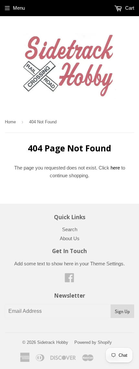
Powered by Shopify (93, 342)
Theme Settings (106, 263)
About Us (70, 238)
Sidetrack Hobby (52, 342)
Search (69, 229)
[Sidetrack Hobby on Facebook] (69, 279)
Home (10, 121)
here (115, 167)
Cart (129, 8)
